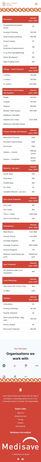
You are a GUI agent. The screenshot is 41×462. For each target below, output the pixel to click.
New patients (20, 426)
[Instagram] (22, 459)
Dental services (20, 416)
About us (20, 413)
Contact (20, 423)
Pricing (20, 419)
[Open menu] (36, 4)
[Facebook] (18, 459)
